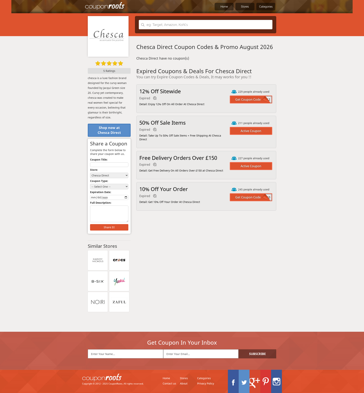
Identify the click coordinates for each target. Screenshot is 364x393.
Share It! (109, 227)
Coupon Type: (99, 181)
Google (254, 381)
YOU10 (265, 197)
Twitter (244, 381)
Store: (94, 170)
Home (224, 6)
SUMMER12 (261, 99)
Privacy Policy (205, 383)
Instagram (276, 381)
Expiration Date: (100, 192)
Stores (245, 6)
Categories (266, 6)
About (183, 383)
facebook (233, 381)
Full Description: (100, 202)
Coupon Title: (99, 159)
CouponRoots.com (105, 6)
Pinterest (265, 381)
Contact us (169, 383)
